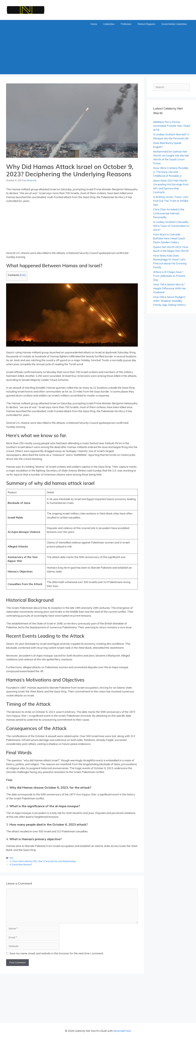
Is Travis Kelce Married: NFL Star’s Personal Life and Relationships (43, 861)
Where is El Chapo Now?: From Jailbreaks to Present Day (169, 275)
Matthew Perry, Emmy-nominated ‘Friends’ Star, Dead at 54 (171, 125)
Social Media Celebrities (174, 24)
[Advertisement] (98, 51)
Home (93, 24)
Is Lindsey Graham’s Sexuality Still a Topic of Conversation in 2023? (171, 225)
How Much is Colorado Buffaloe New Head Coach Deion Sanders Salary (169, 238)
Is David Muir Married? (21, 864)
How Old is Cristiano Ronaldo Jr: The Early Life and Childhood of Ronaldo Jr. (170, 171)
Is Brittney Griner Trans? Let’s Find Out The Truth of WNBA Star (170, 200)
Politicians (126, 24)
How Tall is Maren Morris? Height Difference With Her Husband (169, 288)
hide (23, 275)
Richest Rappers (146, 24)
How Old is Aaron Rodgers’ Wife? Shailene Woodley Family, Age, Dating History (169, 300)
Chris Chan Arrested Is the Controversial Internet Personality (168, 213)
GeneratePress (122, 1030)
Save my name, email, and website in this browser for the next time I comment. (56, 953)
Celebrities (109, 24)
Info (11, 857)
